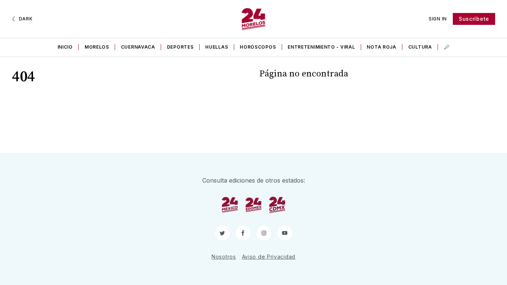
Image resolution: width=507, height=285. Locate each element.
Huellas (216, 47)
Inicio (65, 47)
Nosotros (224, 256)
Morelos (97, 47)
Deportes (180, 47)
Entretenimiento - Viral (321, 47)
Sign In (438, 19)
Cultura (420, 47)
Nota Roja (381, 47)
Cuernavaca (138, 47)
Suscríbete (474, 19)
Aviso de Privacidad (268, 256)
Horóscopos (258, 47)
